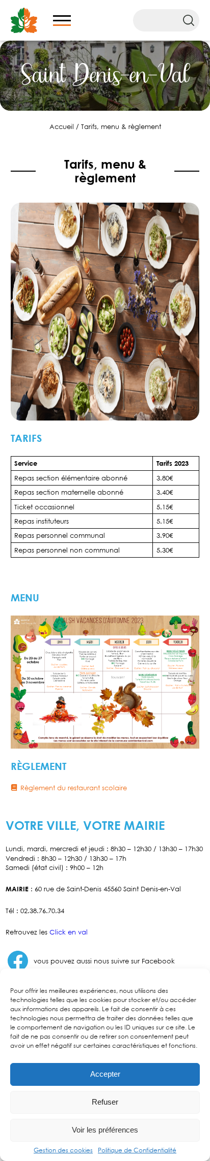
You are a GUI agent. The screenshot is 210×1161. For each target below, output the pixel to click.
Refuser (105, 1102)
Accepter (105, 1074)
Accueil (61, 126)
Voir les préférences (105, 1129)
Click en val (68, 932)
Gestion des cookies (63, 1150)
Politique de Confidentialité (137, 1150)
